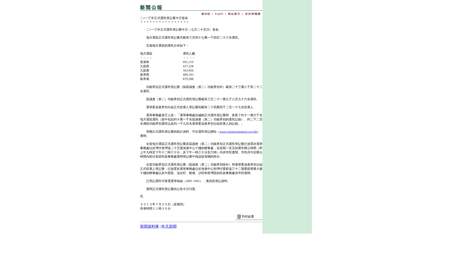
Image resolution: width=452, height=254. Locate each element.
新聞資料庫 (149, 226)
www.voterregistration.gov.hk (238, 131)
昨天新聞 (169, 226)
